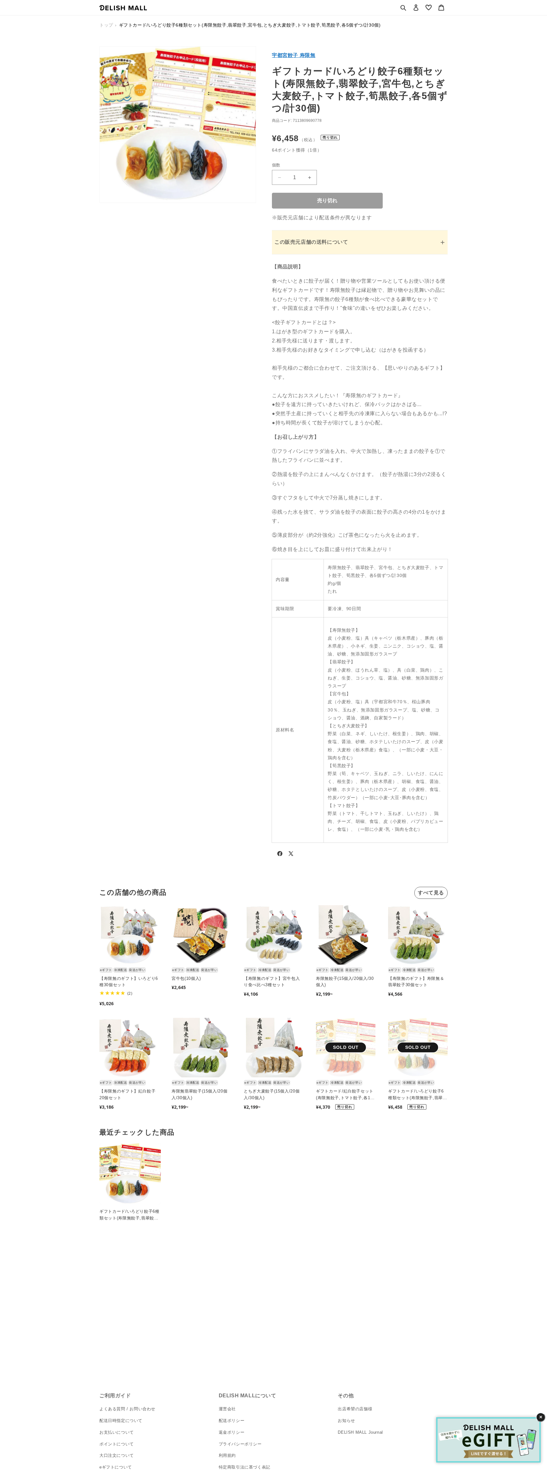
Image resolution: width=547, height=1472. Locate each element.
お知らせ (346, 1420)
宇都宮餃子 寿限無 (293, 55)
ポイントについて (116, 1443)
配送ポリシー (232, 1420)
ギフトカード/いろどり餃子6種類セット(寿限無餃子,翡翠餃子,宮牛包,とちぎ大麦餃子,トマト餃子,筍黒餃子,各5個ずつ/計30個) (417, 1095)
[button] (403, 7)
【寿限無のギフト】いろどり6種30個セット (128, 981)
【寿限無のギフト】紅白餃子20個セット (127, 1094)
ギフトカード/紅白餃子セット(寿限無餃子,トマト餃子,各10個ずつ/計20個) (345, 1095)
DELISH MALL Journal (360, 1432)
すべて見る (431, 892)
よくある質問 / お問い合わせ (127, 1408)
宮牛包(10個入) (186, 978)
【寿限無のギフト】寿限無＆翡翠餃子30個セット (416, 981)
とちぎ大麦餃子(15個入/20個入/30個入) (271, 1094)
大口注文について (116, 1455)
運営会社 (227, 1408)
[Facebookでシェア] (280, 854)
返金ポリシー (232, 1432)
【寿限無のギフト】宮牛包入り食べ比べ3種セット (272, 981)
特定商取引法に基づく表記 (244, 1467)
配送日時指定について (120, 1420)
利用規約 (227, 1455)
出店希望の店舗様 (355, 1408)
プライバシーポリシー (240, 1443)
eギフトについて (115, 1467)
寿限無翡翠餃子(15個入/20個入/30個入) (199, 1094)
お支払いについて (116, 1432)
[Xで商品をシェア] (291, 854)
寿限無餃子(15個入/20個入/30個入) (345, 981)
